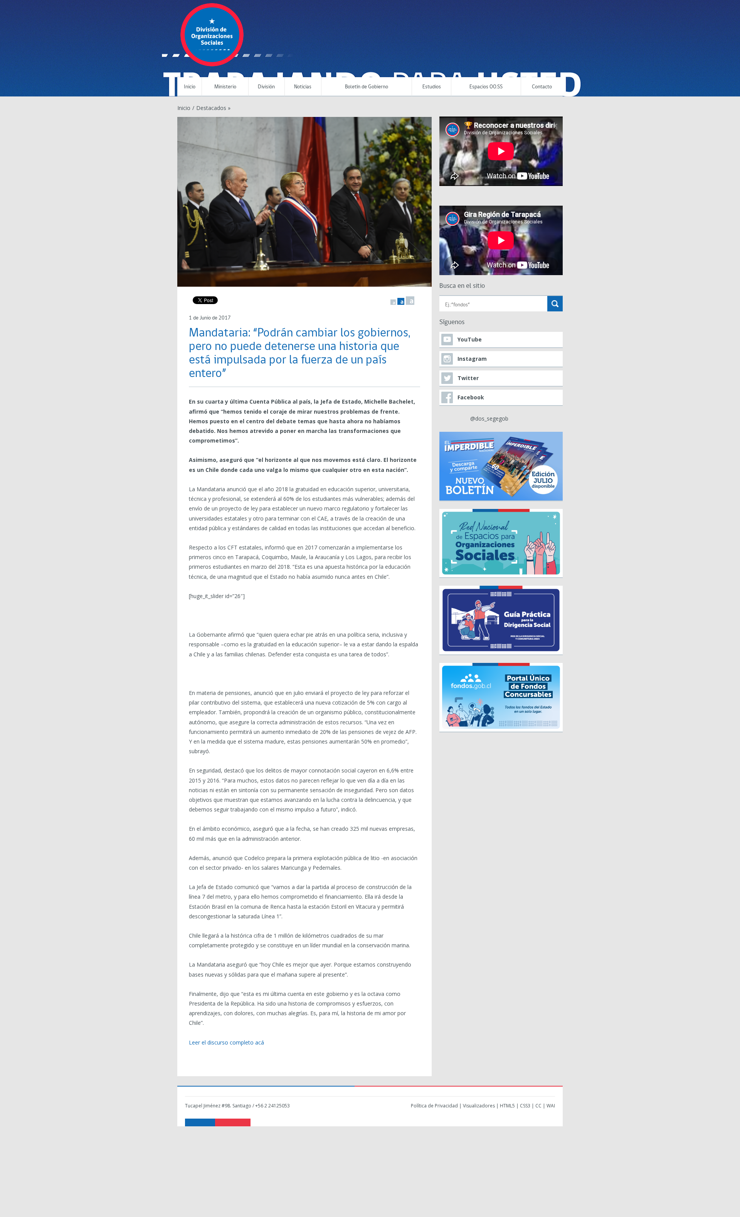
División (266, 87)
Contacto (542, 87)
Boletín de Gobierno (366, 87)
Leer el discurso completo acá (226, 1042)
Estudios (431, 87)
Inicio (189, 87)
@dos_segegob (489, 418)
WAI (551, 1105)
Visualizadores (479, 1105)
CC (538, 1105)
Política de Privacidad (434, 1105)
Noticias (302, 87)
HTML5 (507, 1105)
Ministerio (225, 87)
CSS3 (525, 1105)
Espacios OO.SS (486, 87)
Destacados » (213, 108)
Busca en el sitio (462, 286)
